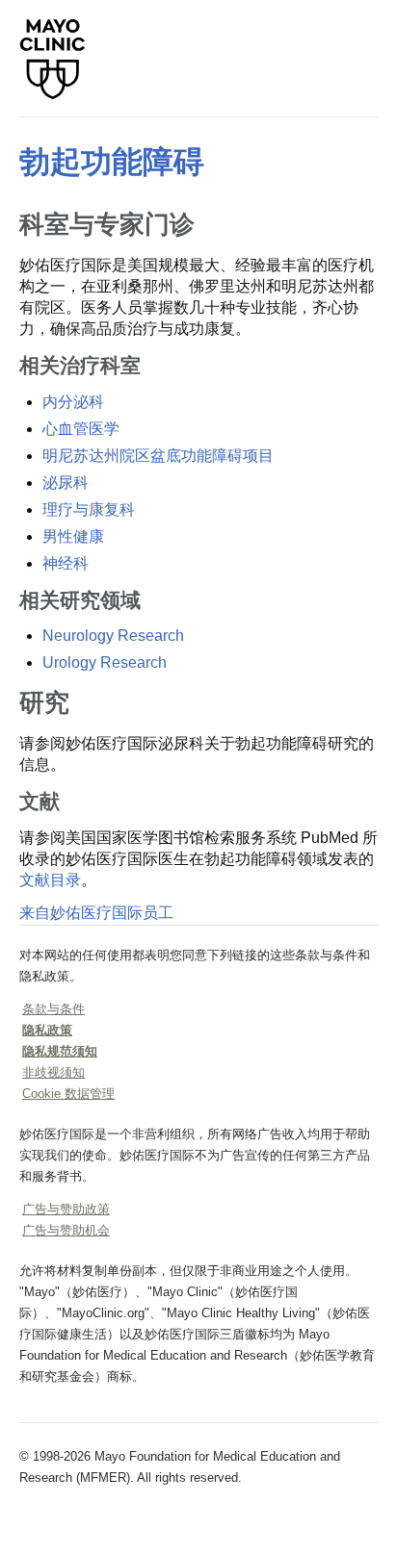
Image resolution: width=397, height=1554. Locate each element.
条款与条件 (53, 1009)
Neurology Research (113, 635)
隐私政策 (47, 1030)
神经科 (65, 563)
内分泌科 (73, 402)
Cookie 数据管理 (68, 1093)
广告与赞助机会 (66, 1230)
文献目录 (50, 880)
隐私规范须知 (59, 1051)
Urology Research (104, 662)
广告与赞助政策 (66, 1209)
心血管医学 (80, 428)
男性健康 (73, 536)
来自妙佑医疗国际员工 (96, 912)
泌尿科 (65, 482)
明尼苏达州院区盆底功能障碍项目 (158, 455)
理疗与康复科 (88, 509)
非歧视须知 (53, 1072)
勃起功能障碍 (111, 161)
